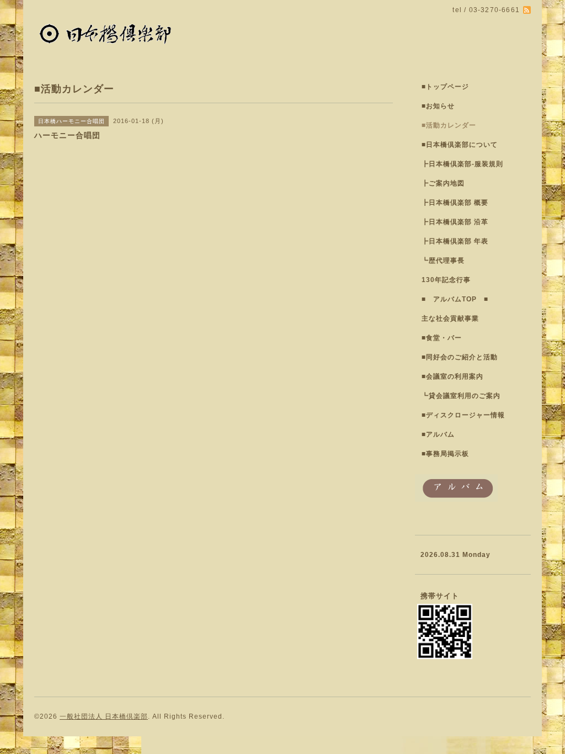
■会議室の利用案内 (452, 376)
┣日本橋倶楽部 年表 (455, 241)
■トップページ (445, 87)
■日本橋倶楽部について (460, 144)
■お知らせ (438, 106)
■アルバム (438, 434)
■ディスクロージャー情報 (463, 415)
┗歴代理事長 (443, 260)
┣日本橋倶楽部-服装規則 (462, 164)
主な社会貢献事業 (450, 318)
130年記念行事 (446, 280)
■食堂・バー (442, 338)
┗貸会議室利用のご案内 (461, 396)
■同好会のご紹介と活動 (460, 357)
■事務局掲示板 (445, 454)
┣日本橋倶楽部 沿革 (455, 222)
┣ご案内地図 (443, 183)
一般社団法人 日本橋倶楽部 (104, 716)
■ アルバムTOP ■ (455, 299)
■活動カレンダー (449, 125)
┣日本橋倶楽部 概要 (455, 202)
